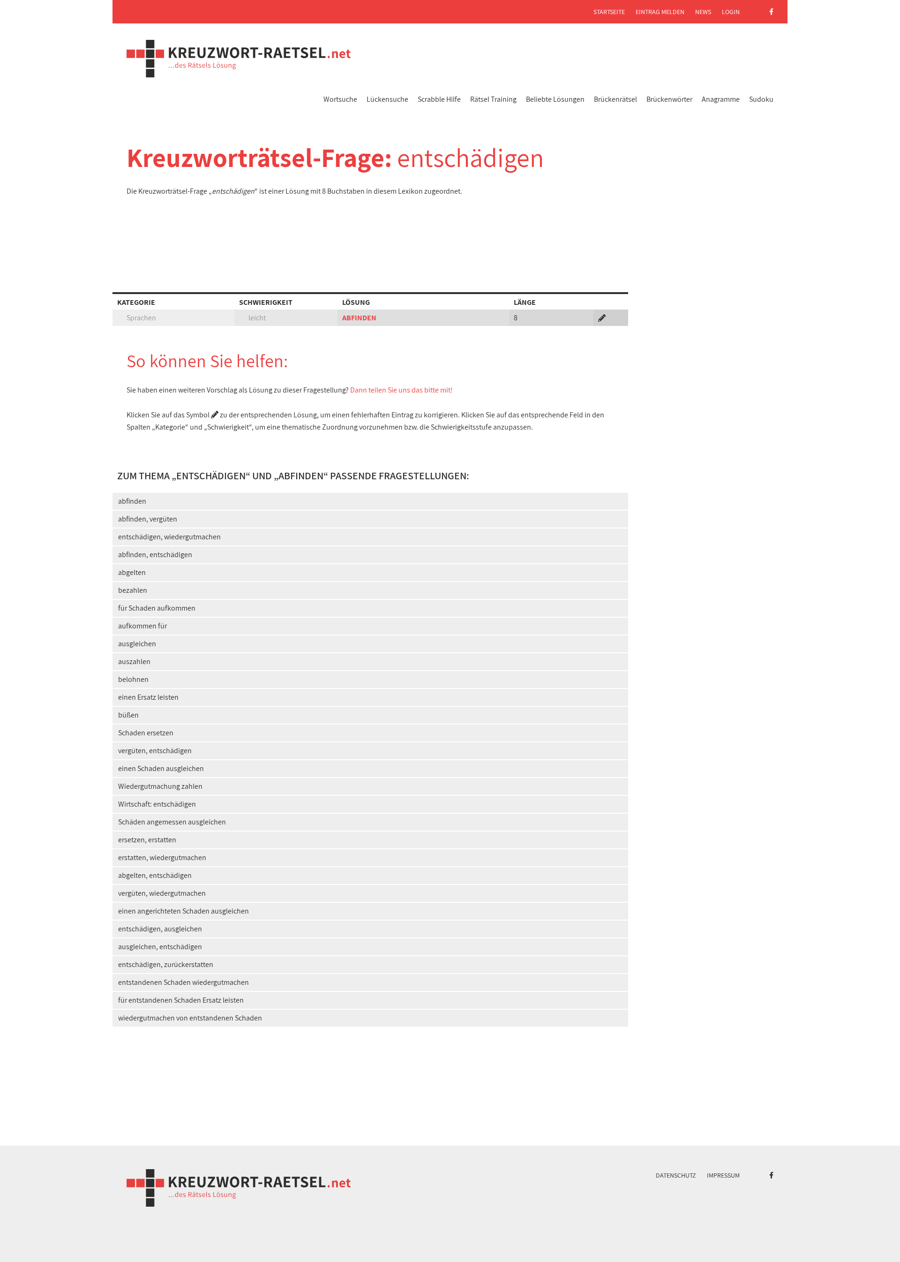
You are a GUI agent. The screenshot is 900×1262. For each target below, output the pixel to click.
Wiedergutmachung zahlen (160, 786)
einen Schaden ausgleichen (161, 768)
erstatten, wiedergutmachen (162, 857)
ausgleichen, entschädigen (160, 947)
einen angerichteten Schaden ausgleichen (183, 911)
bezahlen (132, 590)
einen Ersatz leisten (148, 697)
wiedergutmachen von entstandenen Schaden (190, 1018)
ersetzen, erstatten (147, 840)
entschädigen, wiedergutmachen (169, 537)
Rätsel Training (493, 99)
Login (731, 12)
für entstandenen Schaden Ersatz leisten (181, 1000)
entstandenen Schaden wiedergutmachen (183, 982)
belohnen (133, 679)
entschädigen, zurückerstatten (165, 964)
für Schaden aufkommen (156, 608)
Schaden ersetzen (145, 733)
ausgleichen (137, 644)
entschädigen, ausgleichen (160, 929)
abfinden (132, 501)
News (703, 12)
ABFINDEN (359, 318)
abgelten (132, 572)
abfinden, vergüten (147, 519)
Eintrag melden (660, 12)
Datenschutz (676, 1175)
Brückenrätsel (615, 99)
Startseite (609, 12)
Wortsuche (340, 99)
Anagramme (721, 99)
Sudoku (761, 99)
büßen (128, 715)
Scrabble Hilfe (439, 99)
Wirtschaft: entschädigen (157, 804)
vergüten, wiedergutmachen (162, 893)
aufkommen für (142, 626)
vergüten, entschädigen (155, 751)
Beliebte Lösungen (555, 99)
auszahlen (134, 661)
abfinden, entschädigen (155, 554)
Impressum (723, 1175)
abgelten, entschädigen (155, 875)
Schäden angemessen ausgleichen (172, 822)
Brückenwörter (669, 99)
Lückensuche (387, 99)
